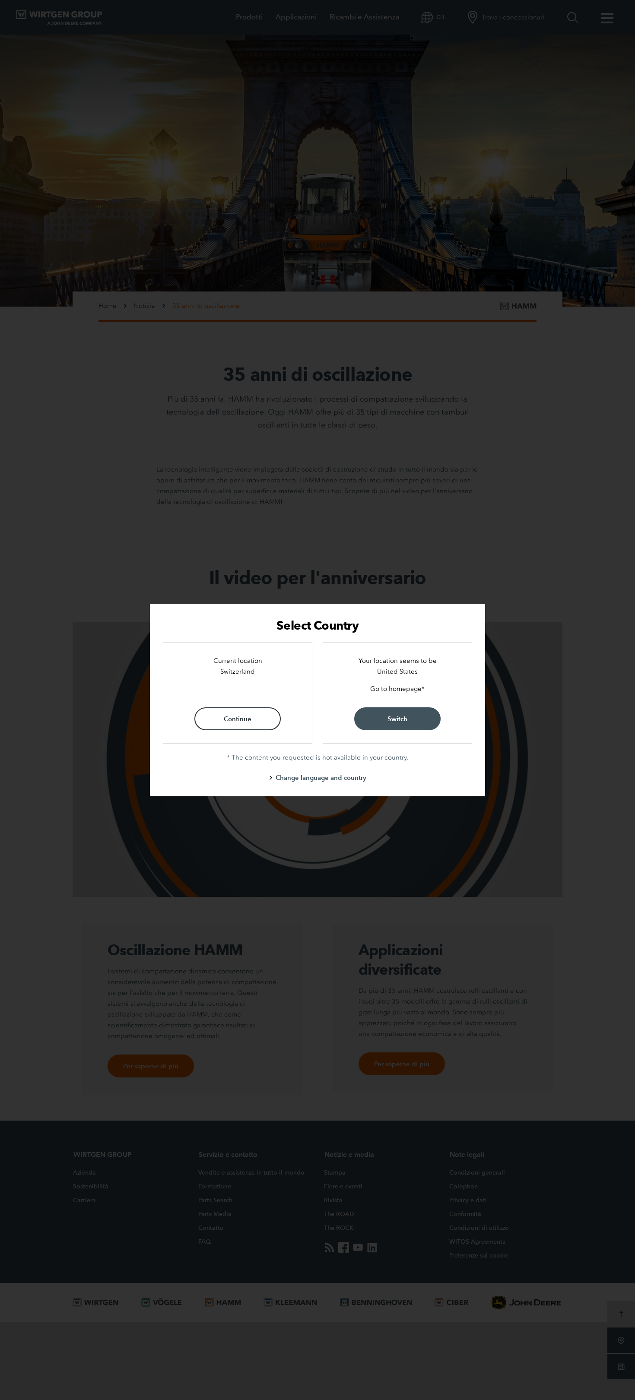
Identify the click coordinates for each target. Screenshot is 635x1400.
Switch (397, 719)
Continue (237, 719)
